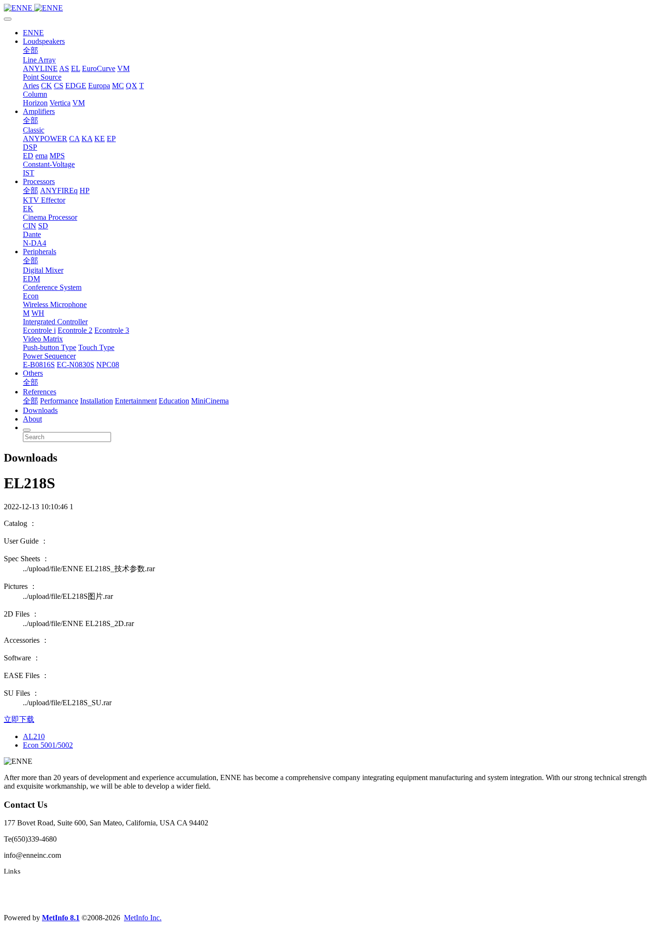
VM (123, 68)
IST (28, 173)
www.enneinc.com (31, 886)
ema (41, 156)
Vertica (60, 103)
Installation (96, 401)
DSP (30, 147)
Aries (31, 86)
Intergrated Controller (55, 322)
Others (33, 373)
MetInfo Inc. (143, 918)
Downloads (40, 410)
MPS (57, 156)
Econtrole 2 (75, 330)
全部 (30, 50)
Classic (33, 130)
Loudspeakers (44, 41)
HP (85, 190)
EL (75, 68)
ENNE (33, 33)
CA (74, 138)
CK (46, 86)
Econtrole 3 (111, 330)
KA (86, 138)
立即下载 (19, 719)
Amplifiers (39, 111)
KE (99, 138)
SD (43, 226)
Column (35, 94)
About (32, 419)
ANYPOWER (45, 138)
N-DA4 (34, 243)
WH (37, 313)
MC (118, 86)
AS (64, 68)
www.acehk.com (28, 901)
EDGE (75, 86)
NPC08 (107, 364)
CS (58, 86)
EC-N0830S (75, 364)
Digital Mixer (43, 270)
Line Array (39, 60)
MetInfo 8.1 (61, 918)
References (39, 392)
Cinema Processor (50, 217)
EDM (31, 279)
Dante (32, 234)
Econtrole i (39, 330)
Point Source (42, 77)
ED (28, 156)
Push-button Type (49, 347)
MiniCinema (210, 401)
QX (131, 86)
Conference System (52, 287)
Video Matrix (43, 339)
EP (111, 138)
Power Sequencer (49, 356)
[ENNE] (325, 8)
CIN (29, 226)
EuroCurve (98, 68)
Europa (99, 86)
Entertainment (136, 401)
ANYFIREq (59, 190)
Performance (59, 401)
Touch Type (96, 347)
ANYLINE (40, 68)
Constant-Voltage (49, 164)
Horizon (35, 103)
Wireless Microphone (55, 304)
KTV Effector (44, 200)
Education (174, 401)
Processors (39, 181)
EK (28, 209)
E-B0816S (39, 364)
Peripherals (39, 251)
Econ (31, 296)
